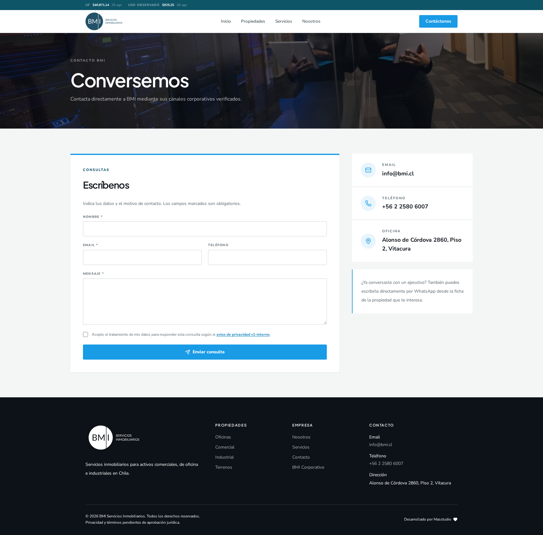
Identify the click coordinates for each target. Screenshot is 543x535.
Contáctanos (438, 21)
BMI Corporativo (308, 467)
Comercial (224, 447)
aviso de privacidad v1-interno (243, 334)
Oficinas (223, 437)
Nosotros (311, 21)
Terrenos (223, 467)
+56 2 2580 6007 (386, 463)
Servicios (283, 21)
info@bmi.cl (380, 445)
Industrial (224, 457)
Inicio (226, 21)
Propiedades (253, 21)
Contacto (301, 457)
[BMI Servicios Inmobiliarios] (103, 21)
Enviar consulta (209, 352)
